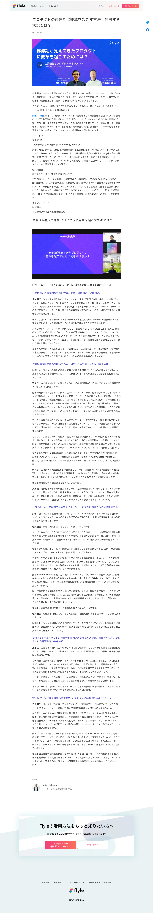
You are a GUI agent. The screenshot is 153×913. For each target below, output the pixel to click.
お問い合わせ (114, 6)
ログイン (102, 6)
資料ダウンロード (130, 6)
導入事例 (34, 6)
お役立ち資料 (53, 6)
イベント (43, 6)
